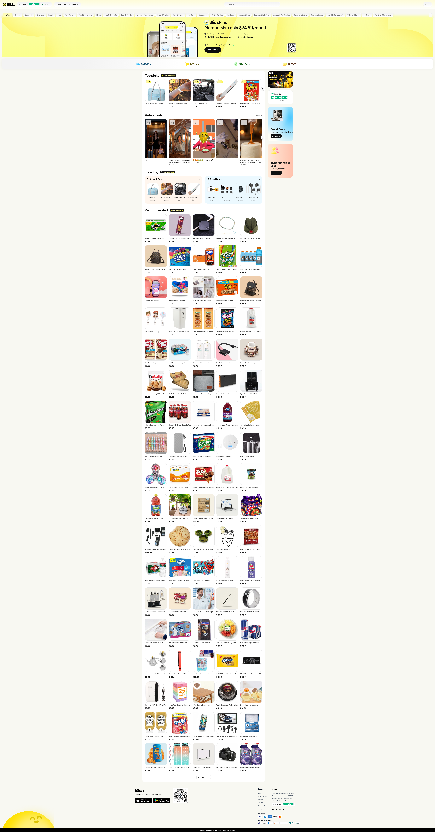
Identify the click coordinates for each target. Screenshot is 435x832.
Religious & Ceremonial (383, 15)
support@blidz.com (287, 793)
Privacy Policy (262, 806)
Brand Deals (215, 179)
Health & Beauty (111, 15)
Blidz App (72, 4)
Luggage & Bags (244, 15)
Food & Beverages (85, 15)
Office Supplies (217, 15)
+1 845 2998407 (287, 796)
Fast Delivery (70, 15)
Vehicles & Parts (353, 15)
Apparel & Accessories (145, 15)
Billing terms (262, 809)
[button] (156, 93)
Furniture (191, 15)
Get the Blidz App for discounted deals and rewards (217, 830)
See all (258, 115)
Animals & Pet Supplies (281, 15)
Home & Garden (163, 15)
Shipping (261, 799)
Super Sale (29, 15)
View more (202, 777)
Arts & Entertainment (335, 15)
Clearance (40, 15)
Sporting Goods (317, 15)
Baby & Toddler (126, 15)
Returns (260, 802)
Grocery (18, 15)
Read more (211, 50)
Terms (260, 793)
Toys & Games (178, 15)
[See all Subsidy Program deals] (260, 179)
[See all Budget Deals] (199, 179)
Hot (59, 15)
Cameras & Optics (300, 15)
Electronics (203, 15)
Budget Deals (156, 179)
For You (7, 15)
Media (98, 15)
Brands (50, 15)
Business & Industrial (261, 15)
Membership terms (263, 796)
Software (367, 15)
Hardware (230, 15)
